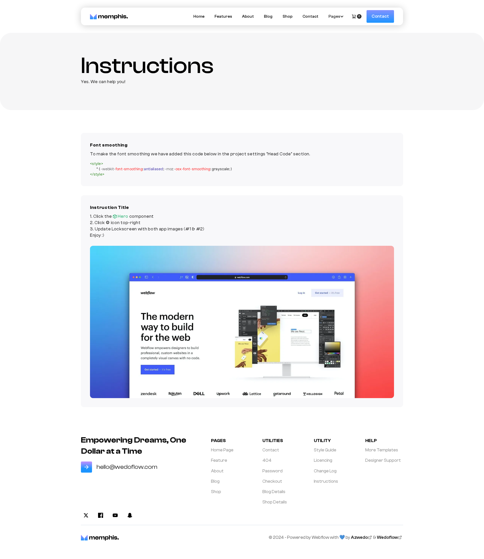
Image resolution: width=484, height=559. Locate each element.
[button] (335, 16)
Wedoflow (387, 537)
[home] (109, 16)
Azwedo (359, 537)
